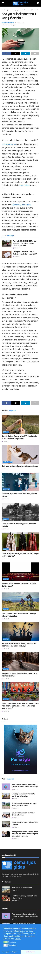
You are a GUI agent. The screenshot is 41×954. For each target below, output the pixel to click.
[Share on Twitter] (16, 53)
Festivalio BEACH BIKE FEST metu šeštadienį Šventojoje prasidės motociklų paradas (24, 243)
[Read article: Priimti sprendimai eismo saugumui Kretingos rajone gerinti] (6, 805)
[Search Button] (38, 3)
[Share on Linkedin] (25, 53)
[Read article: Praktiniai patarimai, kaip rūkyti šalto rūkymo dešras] (6, 898)
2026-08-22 (16, 789)
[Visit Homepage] (20, 3)
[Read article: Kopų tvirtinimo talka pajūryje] (6, 889)
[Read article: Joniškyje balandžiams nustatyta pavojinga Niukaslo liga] (6, 796)
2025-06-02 (16, 901)
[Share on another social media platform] (35, 53)
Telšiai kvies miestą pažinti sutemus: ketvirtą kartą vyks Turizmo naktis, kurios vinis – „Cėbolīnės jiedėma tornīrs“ (20, 705)
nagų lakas (24, 185)
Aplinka (6, 489)
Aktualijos (7, 462)
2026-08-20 (17, 248)
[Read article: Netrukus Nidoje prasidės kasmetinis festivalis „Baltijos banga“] (20, 571)
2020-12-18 (20, 22)
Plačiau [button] (18, 939)
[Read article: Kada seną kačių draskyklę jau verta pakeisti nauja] (20, 454)
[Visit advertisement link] (20, 749)
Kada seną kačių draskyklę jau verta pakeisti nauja (20, 466)
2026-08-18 (6, 529)
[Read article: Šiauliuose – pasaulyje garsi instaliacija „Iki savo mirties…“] (20, 482)
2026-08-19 (6, 469)
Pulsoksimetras (9, 144)
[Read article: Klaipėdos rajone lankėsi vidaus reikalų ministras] (6, 824)
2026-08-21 (16, 817)
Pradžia (4, 10)
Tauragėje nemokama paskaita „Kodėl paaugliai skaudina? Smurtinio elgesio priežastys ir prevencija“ (25, 834)
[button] (5, 942)
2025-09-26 (16, 890)
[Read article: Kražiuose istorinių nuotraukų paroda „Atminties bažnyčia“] (20, 512)
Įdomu (9, 10)
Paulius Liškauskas (8, 22)
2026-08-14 (6, 678)
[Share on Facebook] (6, 53)
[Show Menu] (3, 3)
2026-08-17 (6, 589)
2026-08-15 (6, 619)
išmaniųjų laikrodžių (21, 204)
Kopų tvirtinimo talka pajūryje (22, 887)
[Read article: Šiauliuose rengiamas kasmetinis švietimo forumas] (6, 815)
